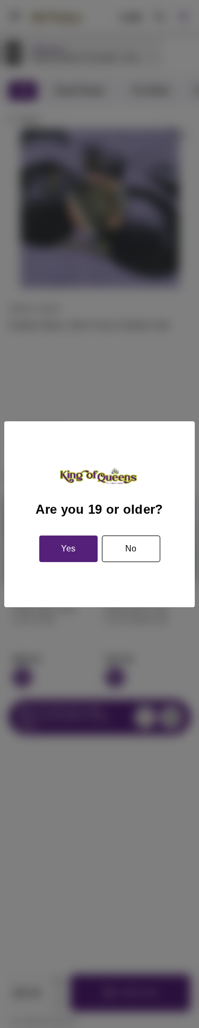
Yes (68, 548)
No (130, 548)
